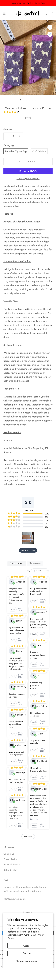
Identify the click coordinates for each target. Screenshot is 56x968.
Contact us (8, 853)
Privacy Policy (10, 859)
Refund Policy (10, 870)
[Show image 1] (20, 99)
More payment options (28, 178)
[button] (28, 112)
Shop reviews (35, 563)
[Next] (40, 99)
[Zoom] (49, 27)
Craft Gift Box (39, 151)
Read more (34, 819)
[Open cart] (52, 13)
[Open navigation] (4, 13)
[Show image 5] (32, 99)
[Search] (47, 13)
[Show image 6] (35, 99)
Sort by (27, 571)
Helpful (12, 609)
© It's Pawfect (28, 912)
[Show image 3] (26, 99)
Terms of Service (11, 864)
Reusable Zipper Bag (16, 151)
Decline (27, 953)
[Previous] (15, 99)
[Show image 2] (23, 99)
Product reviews (16, 563)
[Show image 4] (29, 99)
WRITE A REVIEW (28, 550)
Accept (26, 945)
